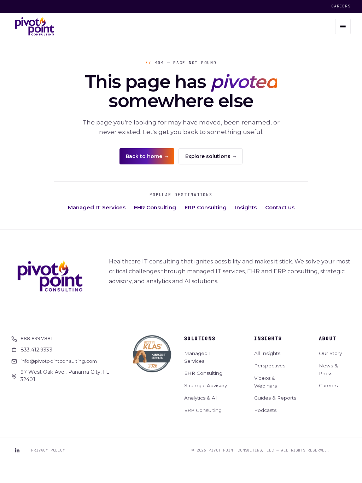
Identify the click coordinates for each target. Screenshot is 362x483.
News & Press (328, 369)
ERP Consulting (206, 207)
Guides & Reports (275, 398)
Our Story (330, 353)
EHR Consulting (155, 207)
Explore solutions (210, 156)
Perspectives (269, 365)
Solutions (199, 338)
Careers (341, 6)
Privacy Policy (48, 450)
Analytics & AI (200, 398)
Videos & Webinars (265, 382)
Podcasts (265, 410)
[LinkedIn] (17, 450)
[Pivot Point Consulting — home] (34, 26)
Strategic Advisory (205, 385)
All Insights (267, 353)
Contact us (279, 207)
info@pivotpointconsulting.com (59, 361)
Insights (246, 207)
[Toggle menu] (343, 26)
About (327, 338)
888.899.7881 (37, 338)
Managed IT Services (96, 207)
